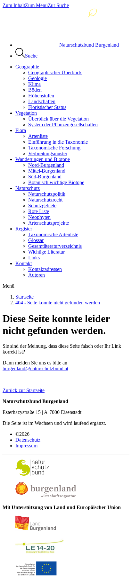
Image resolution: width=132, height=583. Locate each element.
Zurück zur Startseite (24, 390)
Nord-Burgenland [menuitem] (46, 165)
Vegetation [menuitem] (26, 113)
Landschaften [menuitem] (41, 101)
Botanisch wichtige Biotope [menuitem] (56, 182)
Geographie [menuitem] (27, 66)
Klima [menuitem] (34, 84)
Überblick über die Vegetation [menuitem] (58, 118)
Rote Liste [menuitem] (38, 211)
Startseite (24, 297)
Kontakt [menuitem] (23, 263)
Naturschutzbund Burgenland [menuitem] (89, 45)
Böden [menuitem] (35, 90)
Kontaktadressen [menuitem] (45, 269)
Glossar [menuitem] (36, 240)
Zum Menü (36, 5)
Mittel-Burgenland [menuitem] (46, 171)
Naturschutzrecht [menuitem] (45, 199)
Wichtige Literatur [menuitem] (46, 252)
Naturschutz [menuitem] (27, 188)
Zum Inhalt (14, 5)
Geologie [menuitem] (37, 78)
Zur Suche (58, 5)
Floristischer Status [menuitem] (47, 107)
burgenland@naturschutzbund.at (35, 368)
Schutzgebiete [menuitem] (42, 205)
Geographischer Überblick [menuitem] (55, 72)
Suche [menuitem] (31, 55)
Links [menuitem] (34, 257)
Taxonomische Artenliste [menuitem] (53, 234)
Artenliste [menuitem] (38, 136)
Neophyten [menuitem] (39, 217)
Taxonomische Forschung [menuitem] (54, 147)
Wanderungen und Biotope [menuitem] (42, 159)
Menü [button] (8, 286)
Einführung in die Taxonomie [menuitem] (58, 142)
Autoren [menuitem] (36, 275)
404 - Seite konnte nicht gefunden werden (57, 302)
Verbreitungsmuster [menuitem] (47, 153)
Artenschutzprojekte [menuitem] (48, 223)
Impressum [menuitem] (26, 445)
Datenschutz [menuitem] (27, 440)
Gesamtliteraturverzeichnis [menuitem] (55, 246)
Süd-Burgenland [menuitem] (45, 176)
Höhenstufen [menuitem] (41, 95)
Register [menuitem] (23, 228)
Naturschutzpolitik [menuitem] (46, 194)
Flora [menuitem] (20, 130)
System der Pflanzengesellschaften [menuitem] (63, 124)
